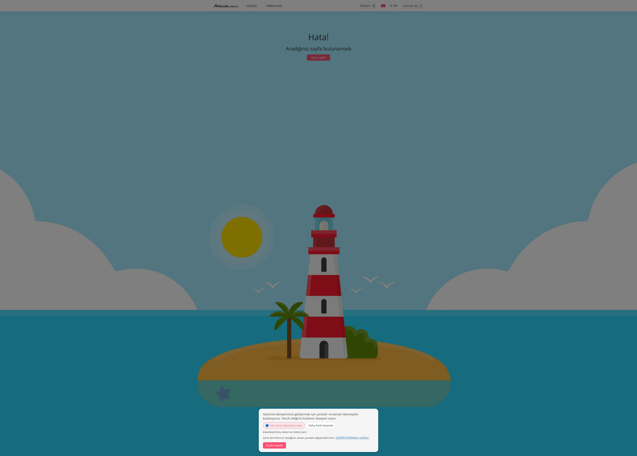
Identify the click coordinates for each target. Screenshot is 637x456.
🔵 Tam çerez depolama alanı (283, 425)
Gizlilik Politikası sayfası (352, 438)
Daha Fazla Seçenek (321, 425)
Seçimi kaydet (274, 445)
